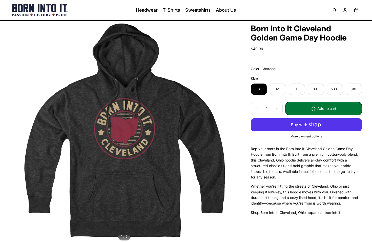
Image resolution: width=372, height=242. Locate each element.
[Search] (334, 10)
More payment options (306, 136)
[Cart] (356, 10)
